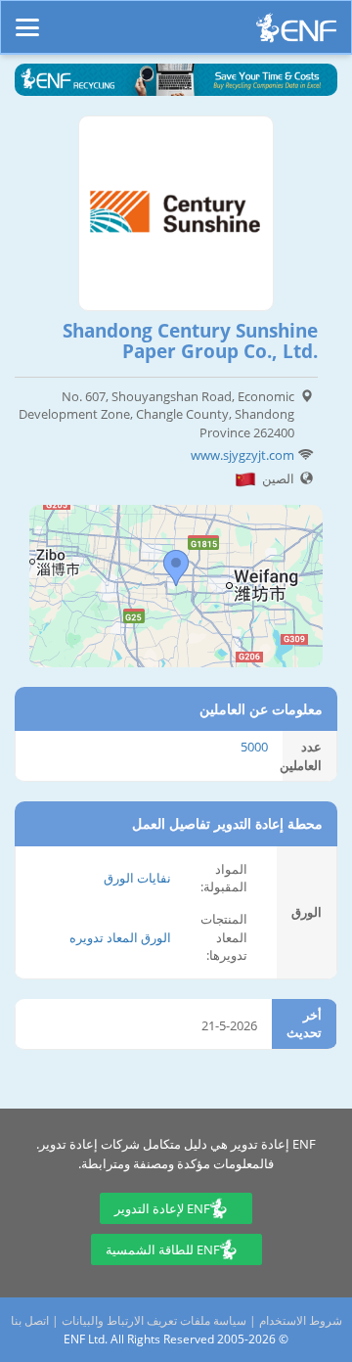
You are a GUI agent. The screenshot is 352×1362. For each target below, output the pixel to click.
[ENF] (296, 33)
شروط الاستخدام (300, 1320)
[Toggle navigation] (27, 18)
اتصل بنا (30, 1320)
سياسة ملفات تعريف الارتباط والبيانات (154, 1320)
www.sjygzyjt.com (242, 455)
